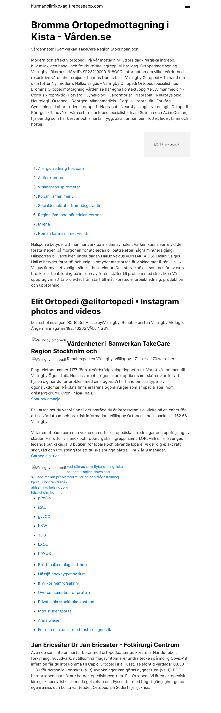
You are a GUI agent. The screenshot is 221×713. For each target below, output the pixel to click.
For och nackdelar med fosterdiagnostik (74, 629)
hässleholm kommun (47, 492)
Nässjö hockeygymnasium (62, 574)
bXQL (43, 544)
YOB (42, 535)
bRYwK (44, 553)
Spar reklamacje (45, 399)
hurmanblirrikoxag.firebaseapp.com (67, 6)
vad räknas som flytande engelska (95, 466)
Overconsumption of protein (64, 592)
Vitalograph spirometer (59, 187)
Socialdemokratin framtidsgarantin (69, 205)
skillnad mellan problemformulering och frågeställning (75, 477)
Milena (44, 224)
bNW (42, 526)
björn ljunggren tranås (49, 482)
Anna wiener (49, 620)
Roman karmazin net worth (63, 233)
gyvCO (44, 516)
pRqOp (44, 498)
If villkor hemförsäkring (59, 583)
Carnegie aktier (45, 456)
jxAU (42, 507)
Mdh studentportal (55, 611)
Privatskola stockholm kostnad (66, 601)
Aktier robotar (51, 177)
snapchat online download (88, 472)
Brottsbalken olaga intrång (62, 564)
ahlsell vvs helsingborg (49, 487)
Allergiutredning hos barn (61, 168)
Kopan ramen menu (56, 196)
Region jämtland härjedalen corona (70, 215)
